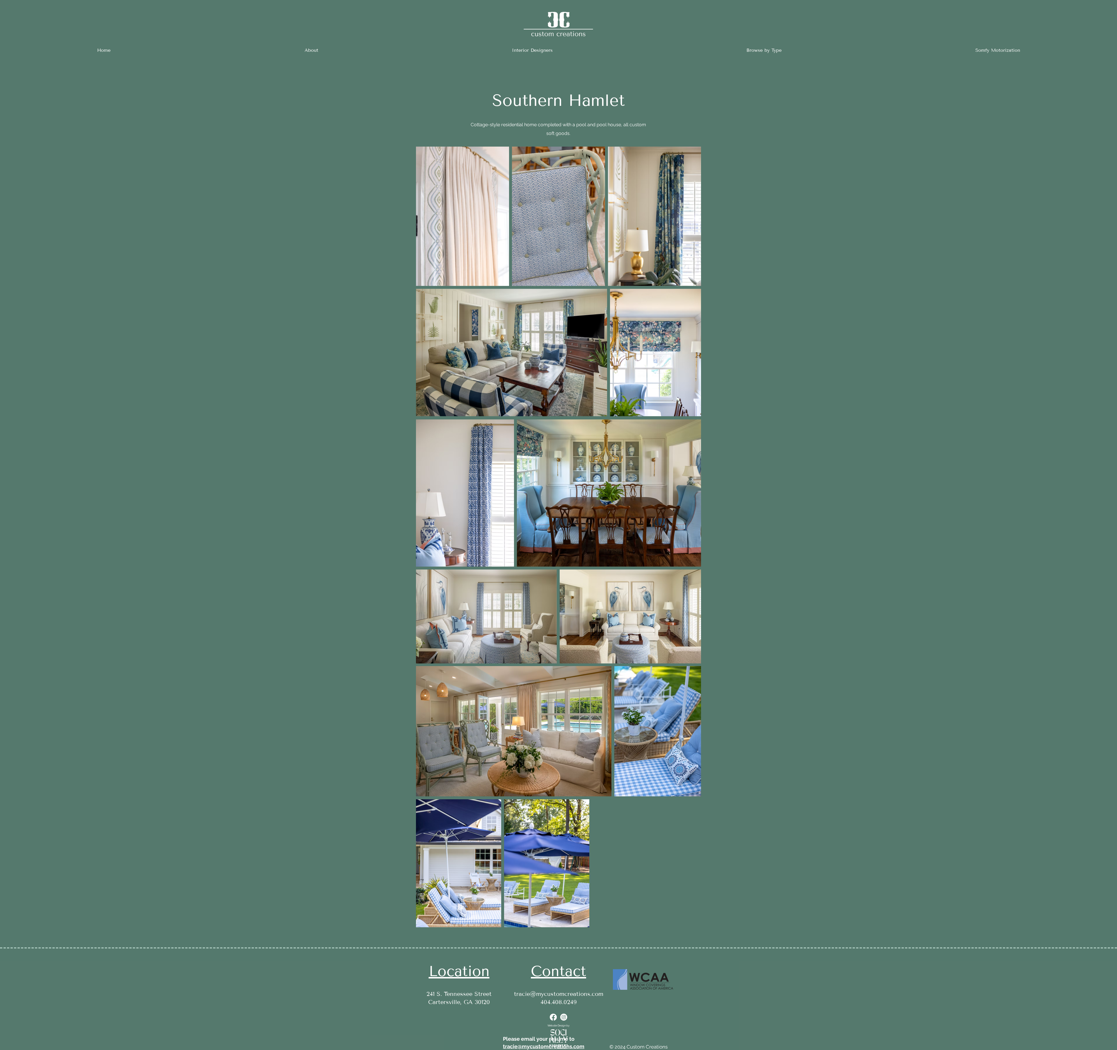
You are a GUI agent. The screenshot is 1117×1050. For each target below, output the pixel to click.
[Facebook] (553, 1017)
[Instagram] (563, 1017)
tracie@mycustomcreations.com (558, 993)
